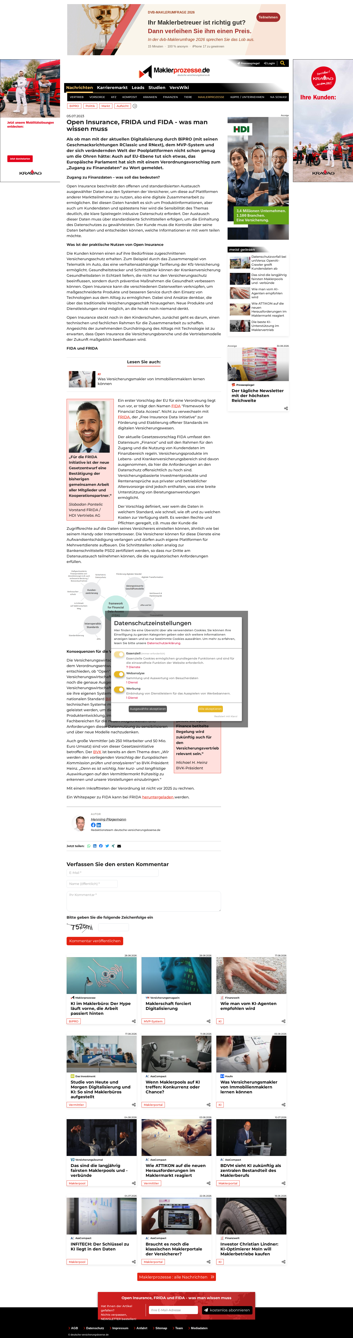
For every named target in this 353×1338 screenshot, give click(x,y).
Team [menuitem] (179, 1328)
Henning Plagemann (108, 819)
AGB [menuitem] (74, 1328)
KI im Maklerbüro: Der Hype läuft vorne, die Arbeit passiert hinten (101, 1008)
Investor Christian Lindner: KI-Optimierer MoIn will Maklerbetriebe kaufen (249, 1249)
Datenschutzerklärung (163, 643)
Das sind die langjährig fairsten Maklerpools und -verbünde (99, 1170)
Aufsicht (123, 106)
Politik (90, 106)
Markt (106, 106)
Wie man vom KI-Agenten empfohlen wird (248, 1006)
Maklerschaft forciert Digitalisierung (168, 1006)
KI (220, 1021)
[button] (135, 106)
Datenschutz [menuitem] (95, 1328)
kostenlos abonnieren (229, 1310)
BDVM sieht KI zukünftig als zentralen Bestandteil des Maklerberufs (250, 1170)
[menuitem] (246, 63)
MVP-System (153, 1021)
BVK (97, 752)
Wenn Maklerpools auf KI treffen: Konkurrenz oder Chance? (173, 1087)
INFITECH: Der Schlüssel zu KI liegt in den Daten (100, 1246)
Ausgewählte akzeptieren (148, 709)
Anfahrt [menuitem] (141, 1328)
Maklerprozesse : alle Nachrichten (174, 1277)
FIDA (176, 406)
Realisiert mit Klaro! (225, 716)
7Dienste (133, 667)
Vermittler (76, 1105)
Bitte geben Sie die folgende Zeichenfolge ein (110, 917)
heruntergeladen (158, 797)
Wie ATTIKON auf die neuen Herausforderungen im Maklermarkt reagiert (176, 1170)
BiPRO (74, 106)
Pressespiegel (250, 63)
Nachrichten (79, 87)
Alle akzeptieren (210, 709)
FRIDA (124, 417)
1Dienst (132, 682)
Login (270, 63)
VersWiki (179, 87)
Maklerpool (77, 1183)
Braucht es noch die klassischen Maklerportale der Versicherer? (174, 1249)
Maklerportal (153, 1105)
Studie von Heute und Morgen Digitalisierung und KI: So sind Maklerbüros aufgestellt (101, 1089)
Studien (157, 87)
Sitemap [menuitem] (161, 1328)
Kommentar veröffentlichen (95, 941)
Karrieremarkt (112, 87)
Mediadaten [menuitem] (199, 1328)
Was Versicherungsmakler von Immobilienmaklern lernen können (248, 1087)
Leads (138, 87)
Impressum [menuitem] (120, 1328)
